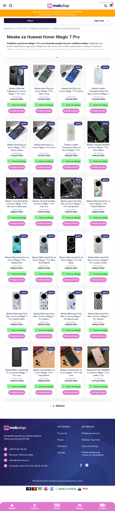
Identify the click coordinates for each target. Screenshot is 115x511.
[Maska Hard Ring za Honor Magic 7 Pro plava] (71, 75)
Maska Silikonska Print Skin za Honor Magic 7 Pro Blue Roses (71, 316)
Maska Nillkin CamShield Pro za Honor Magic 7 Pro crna (16, 373)
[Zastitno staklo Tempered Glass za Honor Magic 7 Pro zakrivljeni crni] (71, 132)
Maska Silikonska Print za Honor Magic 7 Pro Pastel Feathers (98, 204)
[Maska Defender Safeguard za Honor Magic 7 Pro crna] (17, 75)
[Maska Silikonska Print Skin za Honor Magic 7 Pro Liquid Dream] (17, 301)
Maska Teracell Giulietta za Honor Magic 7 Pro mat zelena (98, 147)
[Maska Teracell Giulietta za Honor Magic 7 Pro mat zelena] (98, 132)
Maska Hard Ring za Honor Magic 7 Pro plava (71, 89)
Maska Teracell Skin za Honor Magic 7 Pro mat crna (71, 373)
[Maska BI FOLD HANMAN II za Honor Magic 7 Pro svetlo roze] (98, 357)
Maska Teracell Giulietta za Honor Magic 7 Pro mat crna (44, 204)
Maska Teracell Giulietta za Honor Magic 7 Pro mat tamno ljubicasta (17, 204)
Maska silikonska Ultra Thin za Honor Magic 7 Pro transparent (71, 204)
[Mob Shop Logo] (58, 5)
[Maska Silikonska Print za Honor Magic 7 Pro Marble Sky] (17, 244)
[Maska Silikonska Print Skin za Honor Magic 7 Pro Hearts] (44, 301)
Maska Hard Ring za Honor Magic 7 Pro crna (44, 146)
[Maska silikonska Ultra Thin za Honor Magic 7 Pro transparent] (71, 188)
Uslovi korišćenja (90, 446)
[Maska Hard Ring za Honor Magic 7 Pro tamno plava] (17, 132)
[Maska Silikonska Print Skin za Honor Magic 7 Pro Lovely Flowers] (98, 244)
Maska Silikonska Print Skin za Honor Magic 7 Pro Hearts (44, 316)
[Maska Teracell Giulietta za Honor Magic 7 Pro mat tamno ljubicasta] (17, 188)
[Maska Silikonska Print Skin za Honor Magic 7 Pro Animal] (98, 301)
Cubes (80, 481)
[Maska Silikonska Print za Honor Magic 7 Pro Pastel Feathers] (98, 188)
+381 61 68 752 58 (105, 2)
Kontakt (61, 452)
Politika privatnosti (91, 433)
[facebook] (81, 465)
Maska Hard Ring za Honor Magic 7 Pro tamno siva (43, 91)
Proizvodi (62, 433)
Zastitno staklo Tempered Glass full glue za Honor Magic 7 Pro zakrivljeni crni (98, 91)
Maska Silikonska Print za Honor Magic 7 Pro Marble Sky (17, 260)
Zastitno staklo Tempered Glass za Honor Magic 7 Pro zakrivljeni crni (71, 147)
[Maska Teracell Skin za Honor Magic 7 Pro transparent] (44, 357)
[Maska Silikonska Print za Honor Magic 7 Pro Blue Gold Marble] (44, 244)
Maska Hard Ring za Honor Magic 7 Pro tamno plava (16, 147)
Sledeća (60, 405)
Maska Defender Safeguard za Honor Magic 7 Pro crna (16, 91)
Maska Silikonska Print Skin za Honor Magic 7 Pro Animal (98, 316)
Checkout (62, 446)
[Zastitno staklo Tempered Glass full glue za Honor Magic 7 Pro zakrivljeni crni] (98, 75)
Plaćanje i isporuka (91, 439)
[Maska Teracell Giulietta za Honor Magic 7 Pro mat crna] (44, 188)
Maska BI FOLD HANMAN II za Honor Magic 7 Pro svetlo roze (98, 373)
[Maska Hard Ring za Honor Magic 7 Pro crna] (44, 132)
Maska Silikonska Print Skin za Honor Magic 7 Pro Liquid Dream (16, 316)
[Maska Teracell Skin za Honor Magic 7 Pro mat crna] (71, 357)
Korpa (60, 439)
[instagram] (87, 465)
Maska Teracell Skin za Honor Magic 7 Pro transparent (44, 373)
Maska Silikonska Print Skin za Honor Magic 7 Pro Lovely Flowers (98, 260)
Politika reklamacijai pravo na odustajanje (92, 453)
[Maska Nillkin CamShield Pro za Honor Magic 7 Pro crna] (17, 357)
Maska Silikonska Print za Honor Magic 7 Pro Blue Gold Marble (44, 260)
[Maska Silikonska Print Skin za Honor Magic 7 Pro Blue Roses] (71, 301)
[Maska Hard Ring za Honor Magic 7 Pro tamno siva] (44, 75)
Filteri (30, 20)
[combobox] (100, 20)
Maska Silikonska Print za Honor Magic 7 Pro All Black (71, 260)
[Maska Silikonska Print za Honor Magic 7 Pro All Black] (71, 244)
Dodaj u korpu (17, 110)
